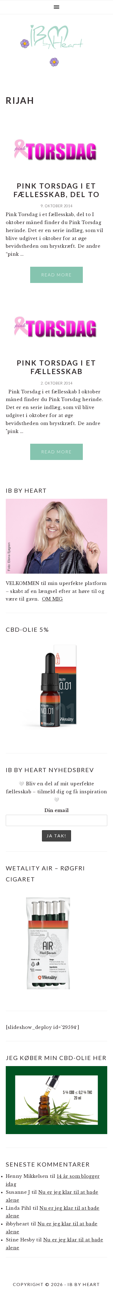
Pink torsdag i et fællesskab (56, 367)
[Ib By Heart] (57, 52)
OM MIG (52, 599)
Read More (56, 274)
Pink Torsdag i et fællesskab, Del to (56, 190)
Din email (56, 810)
